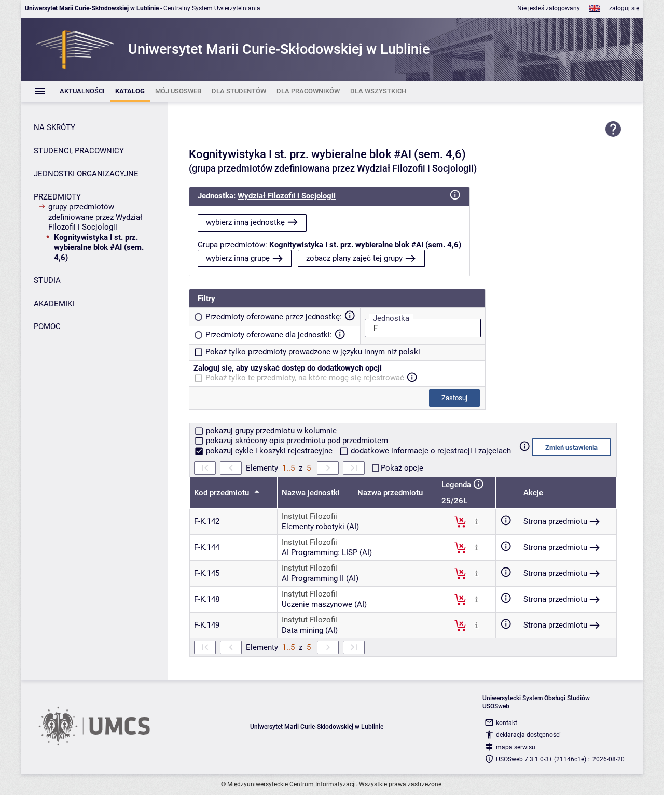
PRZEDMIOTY (57, 197)
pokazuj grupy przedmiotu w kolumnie (270, 430)
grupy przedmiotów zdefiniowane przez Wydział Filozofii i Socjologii (95, 217)
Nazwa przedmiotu (390, 493)
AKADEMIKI (54, 303)
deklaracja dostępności (528, 735)
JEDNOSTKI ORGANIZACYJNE (86, 173)
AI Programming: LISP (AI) (327, 552)
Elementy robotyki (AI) (320, 526)
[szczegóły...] (476, 521)
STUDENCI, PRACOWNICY (79, 150)
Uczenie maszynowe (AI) (324, 604)
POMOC (47, 326)
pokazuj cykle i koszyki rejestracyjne (269, 451)
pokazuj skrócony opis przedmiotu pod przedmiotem (296, 440)
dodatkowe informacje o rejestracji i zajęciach (430, 451)
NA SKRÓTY (54, 127)
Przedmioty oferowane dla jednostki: (268, 334)
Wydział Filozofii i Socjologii (287, 196)
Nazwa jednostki (311, 493)
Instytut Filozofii (309, 516)
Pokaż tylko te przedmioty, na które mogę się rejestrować (304, 377)
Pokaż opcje (402, 468)
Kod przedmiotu (222, 493)
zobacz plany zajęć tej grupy (354, 258)
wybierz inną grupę (238, 258)
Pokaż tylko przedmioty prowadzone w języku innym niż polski (312, 352)
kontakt (506, 723)
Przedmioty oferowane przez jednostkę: (273, 316)
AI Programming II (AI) (320, 578)
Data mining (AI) (310, 630)
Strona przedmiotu (555, 521)
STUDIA (47, 280)
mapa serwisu (515, 747)
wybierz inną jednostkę (245, 222)
